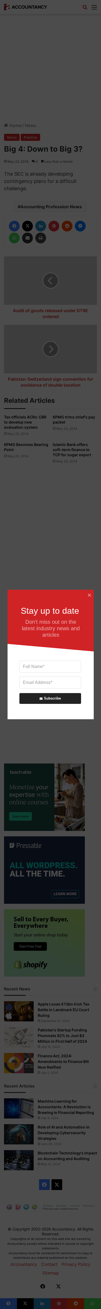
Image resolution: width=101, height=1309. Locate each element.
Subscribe (52, 698)
